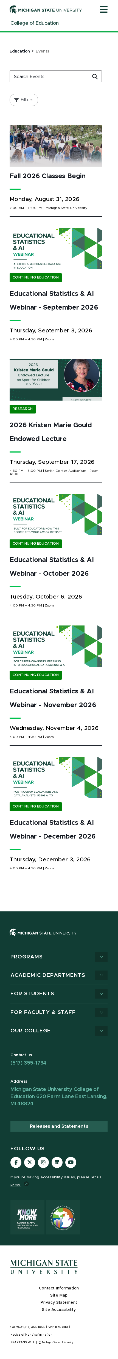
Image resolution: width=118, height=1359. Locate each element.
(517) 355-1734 (28, 1063)
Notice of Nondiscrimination (31, 1334)
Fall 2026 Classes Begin (48, 176)
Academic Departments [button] (48, 975)
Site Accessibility (59, 1310)
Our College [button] (30, 1030)
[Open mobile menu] (104, 10)
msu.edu (61, 1327)
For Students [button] (32, 993)
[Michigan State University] (46, 9)
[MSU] (59, 938)
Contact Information (59, 1288)
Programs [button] (26, 957)
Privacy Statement (59, 1303)
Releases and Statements (59, 1126)
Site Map (59, 1295)
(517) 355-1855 (34, 1327)
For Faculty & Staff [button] (43, 1012)
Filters (27, 100)
